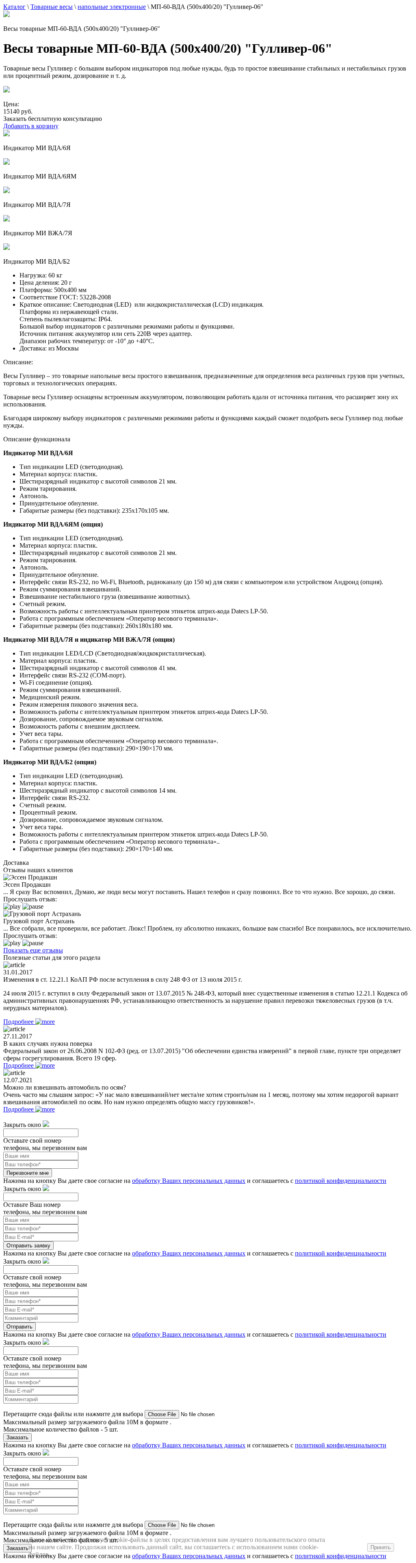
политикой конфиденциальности (340, 1180)
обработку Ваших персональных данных (188, 1180)
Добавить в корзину (30, 126)
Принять (380, 1547)
